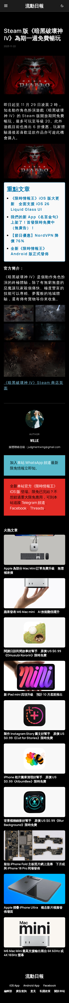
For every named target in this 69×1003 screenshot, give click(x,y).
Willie (34, 440)
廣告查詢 (21, 991)
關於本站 (59, 991)
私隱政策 (45, 991)
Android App (31, 985)
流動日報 (34, 5)
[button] (6, 5)
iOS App (14, 985)
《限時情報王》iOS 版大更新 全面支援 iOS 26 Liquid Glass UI (35, 204)
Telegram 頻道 (33, 502)
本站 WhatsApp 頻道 (34, 462)
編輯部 (8, 991)
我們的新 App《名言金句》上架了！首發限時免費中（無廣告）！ (35, 222)
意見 (33, 991)
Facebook (18, 508)
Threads (37, 508)
